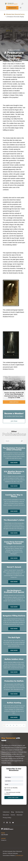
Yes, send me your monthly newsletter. (12, 793)
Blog (12, 812)
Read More (14, 462)
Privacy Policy (7, 817)
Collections (6, 812)
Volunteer (20, 815)
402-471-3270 (4, 834)
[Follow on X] (10, 822)
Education (6, 815)
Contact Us (3, 840)
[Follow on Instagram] (7, 822)
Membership (19, 812)
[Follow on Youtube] (13, 822)
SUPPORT (3, 838)
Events (13, 815)
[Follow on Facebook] (4, 822)
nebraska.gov (19, 855)
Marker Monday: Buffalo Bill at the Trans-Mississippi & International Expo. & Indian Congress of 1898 (14, 395)
